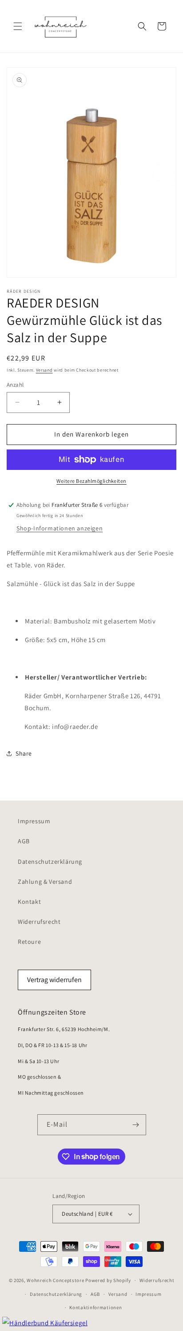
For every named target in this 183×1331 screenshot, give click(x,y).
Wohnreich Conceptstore (55, 1280)
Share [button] (24, 753)
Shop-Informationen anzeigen (59, 528)
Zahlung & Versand (45, 882)
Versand (44, 370)
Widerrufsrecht (39, 922)
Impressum (34, 821)
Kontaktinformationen (95, 1307)
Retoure (29, 942)
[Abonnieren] (136, 1124)
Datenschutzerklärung (50, 862)
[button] (18, 26)
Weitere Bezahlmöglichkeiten (91, 480)
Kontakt (29, 902)
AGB (24, 841)
